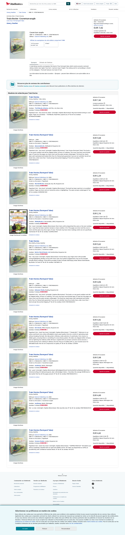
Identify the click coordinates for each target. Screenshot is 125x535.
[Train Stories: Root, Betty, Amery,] (18, 272)
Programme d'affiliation (39, 486)
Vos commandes (18, 492)
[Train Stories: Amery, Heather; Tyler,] (18, 128)
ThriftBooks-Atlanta (41, 108)
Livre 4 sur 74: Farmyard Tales (15, 20)
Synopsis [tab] (34, 62)
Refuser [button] (44, 528)
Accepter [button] (25, 528)
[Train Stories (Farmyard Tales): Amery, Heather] (18, 203)
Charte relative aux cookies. (95, 521)
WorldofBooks (39, 183)
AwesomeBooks (39, 146)
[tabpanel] (60, 70)
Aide (115, 3)
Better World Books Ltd (42, 252)
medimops (38, 365)
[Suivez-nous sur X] (93, 488)
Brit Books (38, 327)
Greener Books (39, 441)
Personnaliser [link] (65, 528)
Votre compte (99, 3)
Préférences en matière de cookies (59, 497)
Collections (33, 9)
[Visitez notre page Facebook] (93, 484)
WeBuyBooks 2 (39, 221)
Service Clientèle (76, 486)
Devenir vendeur (113, 9)
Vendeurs (93, 9)
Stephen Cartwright (40, 86)
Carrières (55, 489)
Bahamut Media (40, 290)
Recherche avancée (12, 9)
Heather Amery (28, 86)
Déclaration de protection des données (60, 493)
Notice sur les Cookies (58, 501)
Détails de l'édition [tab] (46, 62)
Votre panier (17, 495)
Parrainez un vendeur (38, 489)
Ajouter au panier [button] (105, 36)
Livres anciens (53, 9)
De (35, 44)
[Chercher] (68, 3)
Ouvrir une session (88, 3)
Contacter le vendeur (34, 119)
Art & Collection (74, 9)
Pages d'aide (75, 483)
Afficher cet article (98, 25)
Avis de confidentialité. (75, 523)
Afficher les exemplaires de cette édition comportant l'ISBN (47, 40)
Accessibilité (56, 504)
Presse (54, 486)
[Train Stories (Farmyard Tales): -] (18, 166)
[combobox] (47, 3)
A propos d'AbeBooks (58, 483)
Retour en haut (62, 475)
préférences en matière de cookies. (25, 521)
